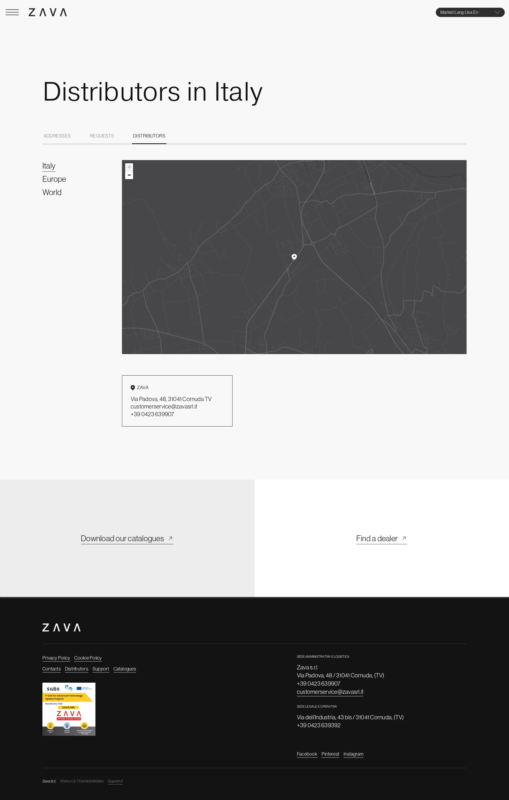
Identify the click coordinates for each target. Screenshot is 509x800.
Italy (48, 166)
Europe (54, 179)
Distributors (149, 136)
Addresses (57, 136)
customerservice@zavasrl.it (330, 691)
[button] (294, 257)
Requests (102, 136)
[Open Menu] (12, 12)
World (52, 192)
